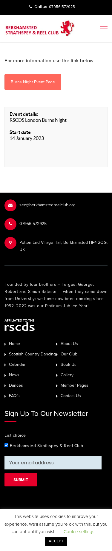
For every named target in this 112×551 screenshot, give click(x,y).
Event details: (24, 114)
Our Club (69, 354)
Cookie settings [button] (79, 531)
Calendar (17, 364)
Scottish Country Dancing (32, 354)
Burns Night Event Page (33, 82)
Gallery (67, 374)
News (14, 374)
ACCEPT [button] (56, 541)
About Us (69, 343)
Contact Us (71, 395)
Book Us (68, 364)
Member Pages (74, 385)
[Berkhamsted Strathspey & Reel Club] (39, 28)
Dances (16, 385)
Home (14, 343)
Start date (20, 132)
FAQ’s (14, 395)
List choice (15, 435)
